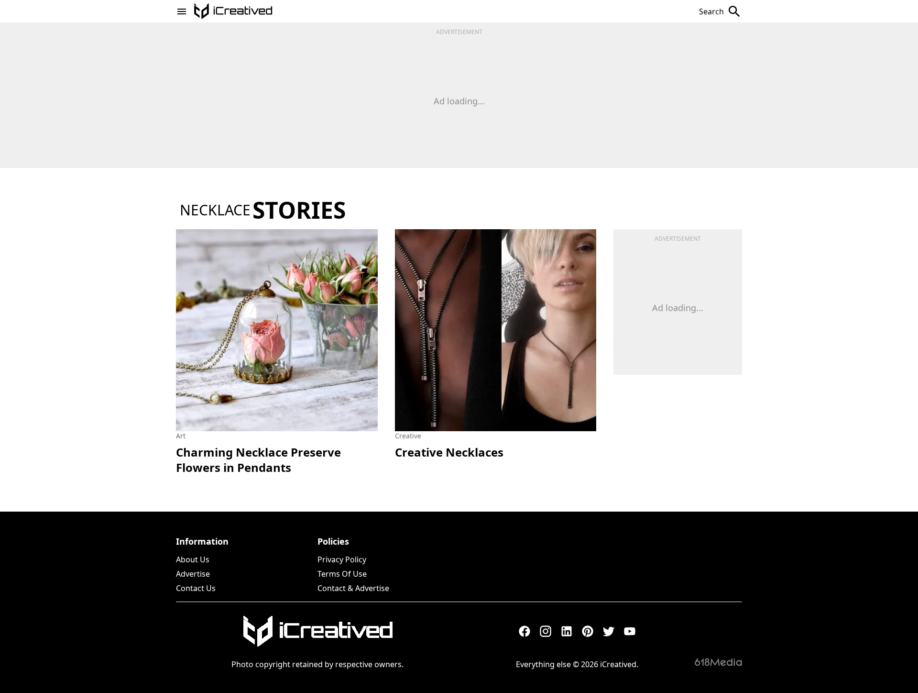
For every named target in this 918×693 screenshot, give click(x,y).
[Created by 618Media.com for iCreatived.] (718, 662)
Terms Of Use (342, 574)
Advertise (193, 574)
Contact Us (196, 588)
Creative (408, 435)
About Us (192, 559)
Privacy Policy (341, 559)
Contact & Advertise (353, 588)
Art (181, 435)
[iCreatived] (317, 631)
